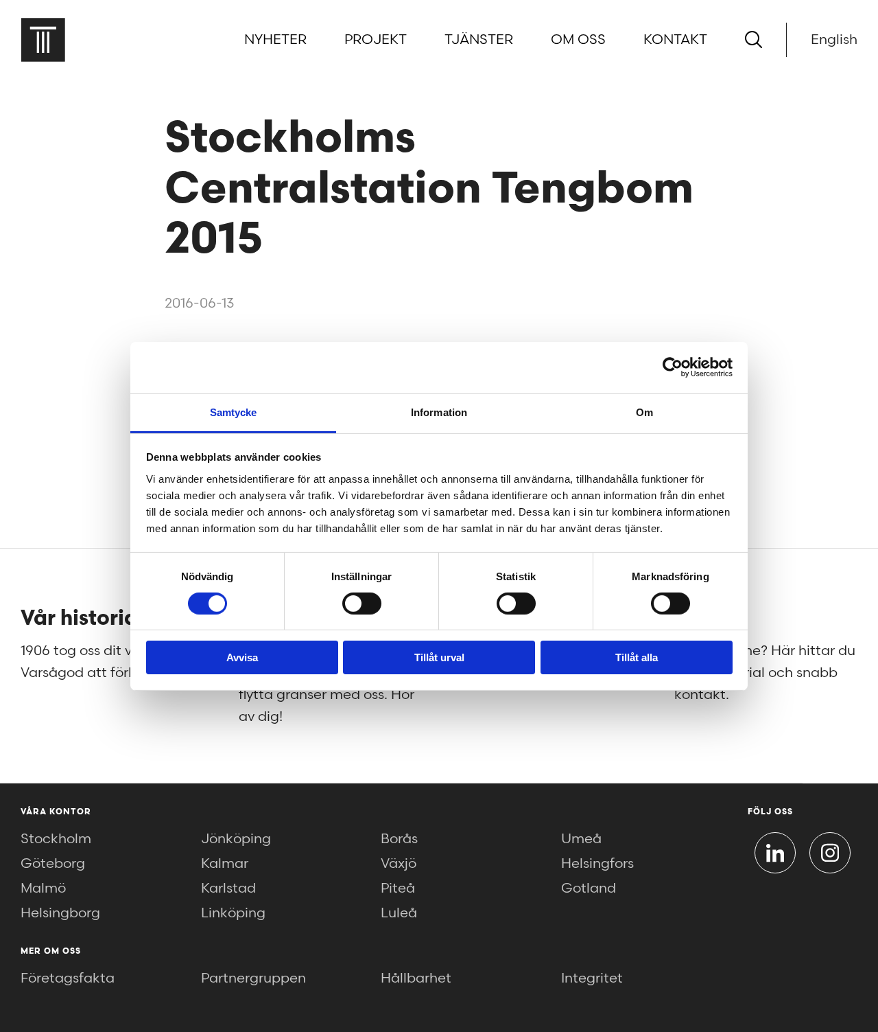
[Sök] (753, 39)
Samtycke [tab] (233, 411)
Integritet (592, 978)
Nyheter (275, 40)
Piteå (398, 888)
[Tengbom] (43, 39)
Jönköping (236, 839)
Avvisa (242, 657)
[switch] (361, 604)
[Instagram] (830, 852)
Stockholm (56, 839)
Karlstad (228, 888)
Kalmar (224, 864)
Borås (399, 839)
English (834, 40)
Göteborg (53, 864)
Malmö (43, 888)
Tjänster (478, 40)
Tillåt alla (636, 657)
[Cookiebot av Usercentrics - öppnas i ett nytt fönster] (673, 367)
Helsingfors (597, 864)
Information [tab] (439, 411)
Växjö (398, 864)
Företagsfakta (68, 978)
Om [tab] (644, 411)
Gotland (588, 888)
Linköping (233, 913)
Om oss (578, 40)
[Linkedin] (775, 852)
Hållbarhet (416, 978)
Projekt (375, 40)
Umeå (581, 839)
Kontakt (675, 40)
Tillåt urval (439, 657)
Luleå (399, 913)
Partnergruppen (253, 978)
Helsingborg (60, 913)
